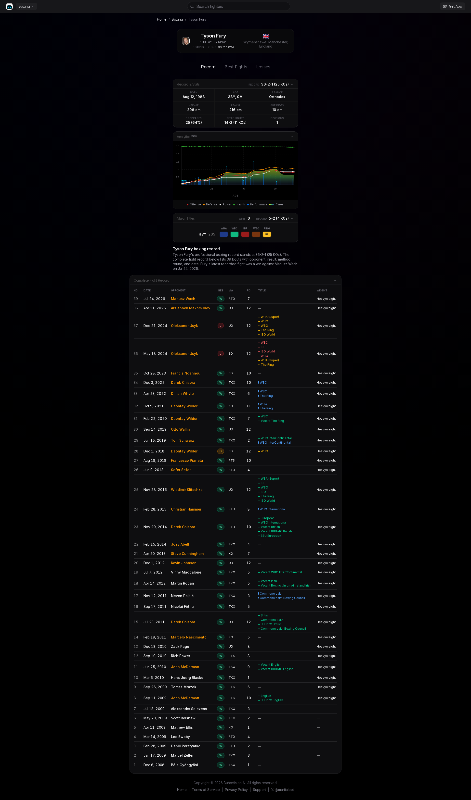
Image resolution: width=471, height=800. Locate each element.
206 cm (193, 110)
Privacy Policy (236, 790)
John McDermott (185, 667)
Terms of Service (206, 790)
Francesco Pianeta (187, 460)
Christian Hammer (186, 509)
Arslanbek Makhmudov (190, 308)
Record (208, 66)
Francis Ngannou (185, 373)
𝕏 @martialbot (282, 790)
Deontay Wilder (184, 406)
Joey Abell (180, 544)
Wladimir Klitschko (187, 490)
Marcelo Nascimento (189, 637)
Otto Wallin (180, 429)
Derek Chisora (183, 382)
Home (162, 19)
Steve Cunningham (187, 553)
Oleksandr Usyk (184, 326)
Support (259, 790)
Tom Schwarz (182, 440)
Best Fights (235, 66)
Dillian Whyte (182, 393)
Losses (263, 66)
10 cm (277, 110)
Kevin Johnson (183, 563)
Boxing (24, 6)
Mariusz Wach (183, 299)
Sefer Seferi (181, 470)
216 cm (235, 110)
